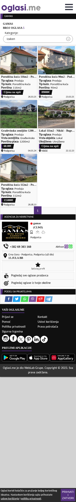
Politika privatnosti (14, 326)
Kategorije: (11, 33)
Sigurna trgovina (12, 331)
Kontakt (42, 317)
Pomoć (6, 322)
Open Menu (69, 7)
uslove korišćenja (10, 498)
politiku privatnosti (31, 498)
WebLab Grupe (33, 368)
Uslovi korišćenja (48, 322)
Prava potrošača (48, 326)
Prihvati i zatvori (68, 495)
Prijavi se (7, 317)
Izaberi (11, 39)
